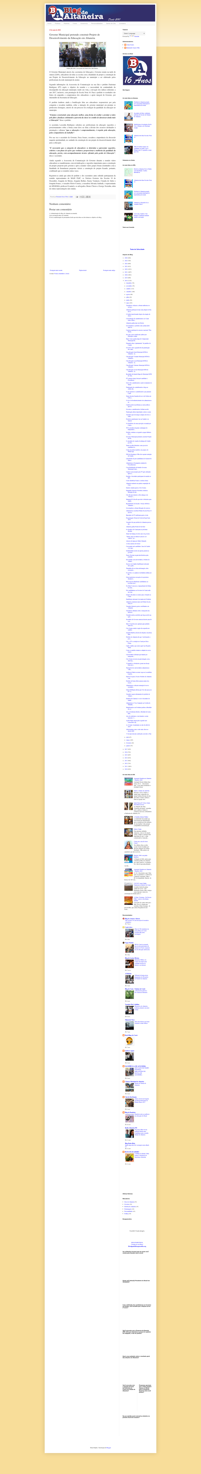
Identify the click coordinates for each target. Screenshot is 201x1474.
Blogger (108, 1448)
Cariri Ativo (128, 927)
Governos (84, 23)
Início (49, 23)
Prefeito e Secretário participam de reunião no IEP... (138, 477)
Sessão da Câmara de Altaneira (140, 1084)
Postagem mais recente (56, 270)
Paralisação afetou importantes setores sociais (138, 412)
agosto (128, 294)
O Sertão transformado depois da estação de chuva (138, 315)
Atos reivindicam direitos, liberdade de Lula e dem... (138, 712)
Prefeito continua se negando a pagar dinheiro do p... (138, 433)
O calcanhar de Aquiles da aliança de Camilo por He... (138, 442)
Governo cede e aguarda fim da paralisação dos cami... (138, 348)
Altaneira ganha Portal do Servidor (135, 527)
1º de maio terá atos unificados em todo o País (138, 734)
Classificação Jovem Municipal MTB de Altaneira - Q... (137, 370)
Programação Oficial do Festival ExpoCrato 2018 (138, 518)
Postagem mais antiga (109, 270)
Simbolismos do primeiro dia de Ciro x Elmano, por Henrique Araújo (142, 126)
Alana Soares (130, 45)
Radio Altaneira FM (131, 1128)
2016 (126, 752)
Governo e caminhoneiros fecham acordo (137, 409)
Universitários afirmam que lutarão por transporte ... (136, 655)
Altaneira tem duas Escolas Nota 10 (143, 136)
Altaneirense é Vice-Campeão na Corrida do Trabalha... (138, 703)
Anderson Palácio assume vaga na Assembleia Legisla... (139, 673)
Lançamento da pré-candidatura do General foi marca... (138, 459)
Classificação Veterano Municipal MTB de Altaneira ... (137, 366)
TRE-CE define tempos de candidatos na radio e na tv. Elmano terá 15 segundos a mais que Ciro (143, 149)
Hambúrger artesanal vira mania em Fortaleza (138, 599)
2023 (126, 266)
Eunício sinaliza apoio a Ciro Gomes (136, 488)
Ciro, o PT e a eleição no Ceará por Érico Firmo (137, 642)
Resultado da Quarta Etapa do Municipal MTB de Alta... (139, 375)
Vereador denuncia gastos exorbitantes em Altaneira (137, 607)
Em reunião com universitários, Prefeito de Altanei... (137, 560)
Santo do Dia (111, 23)
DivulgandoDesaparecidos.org (137, 1246)
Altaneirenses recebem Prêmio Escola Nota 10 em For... (138, 511)
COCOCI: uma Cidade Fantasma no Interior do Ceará (142, 884)
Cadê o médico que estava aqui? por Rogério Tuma (138, 646)
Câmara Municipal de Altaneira (134, 1082)
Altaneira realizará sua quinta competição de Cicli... (138, 484)
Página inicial (82, 270)
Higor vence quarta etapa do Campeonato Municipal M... (137, 339)
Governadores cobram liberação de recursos (138, 508)
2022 (126, 269)
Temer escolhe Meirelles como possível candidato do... (137, 446)
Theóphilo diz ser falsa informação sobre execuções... (137, 569)
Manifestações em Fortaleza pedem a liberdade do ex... (139, 708)
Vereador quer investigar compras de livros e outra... (138, 415)
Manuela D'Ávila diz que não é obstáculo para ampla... (138, 500)
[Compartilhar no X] (85, 197)
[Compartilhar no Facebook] (87, 197)
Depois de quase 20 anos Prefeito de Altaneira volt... (138, 677)
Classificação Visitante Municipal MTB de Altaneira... (137, 357)
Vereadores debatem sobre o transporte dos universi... (138, 611)
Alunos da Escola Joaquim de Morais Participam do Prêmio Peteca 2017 (142, 1100)
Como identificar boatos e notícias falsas (137, 480)
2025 (126, 260)
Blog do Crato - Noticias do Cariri (135, 989)
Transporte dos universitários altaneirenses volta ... (137, 668)
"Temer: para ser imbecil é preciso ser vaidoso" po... (136, 537)
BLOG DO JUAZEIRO (132, 1152)
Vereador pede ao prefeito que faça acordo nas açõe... (138, 615)
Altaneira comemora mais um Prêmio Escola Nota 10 (138, 602)
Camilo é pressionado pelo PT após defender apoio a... (138, 472)
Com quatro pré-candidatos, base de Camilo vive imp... (138, 547)
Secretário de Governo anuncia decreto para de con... (139, 620)
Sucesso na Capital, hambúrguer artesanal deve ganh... (137, 564)
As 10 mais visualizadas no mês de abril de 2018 (138, 725)
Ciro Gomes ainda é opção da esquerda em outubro (137, 629)
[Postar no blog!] (83, 197)
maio (127, 303)
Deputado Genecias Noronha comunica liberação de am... (137, 491)
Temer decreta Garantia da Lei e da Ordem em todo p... (138, 397)
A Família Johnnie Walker (141, 817)
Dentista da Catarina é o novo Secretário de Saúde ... (138, 699)
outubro (128, 289)
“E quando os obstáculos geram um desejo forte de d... (137, 664)
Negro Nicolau (129, 943)
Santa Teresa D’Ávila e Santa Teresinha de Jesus (142, 803)
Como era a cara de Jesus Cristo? (141, 842)
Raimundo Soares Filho (133, 48)
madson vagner (129, 1051)
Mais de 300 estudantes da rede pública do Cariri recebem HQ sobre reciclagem (142, 931)
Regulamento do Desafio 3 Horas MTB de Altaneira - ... (137, 504)
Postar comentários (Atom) (61, 273)
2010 (126, 769)
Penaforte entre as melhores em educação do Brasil (142, 1115)
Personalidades (97, 23)
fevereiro (129, 743)
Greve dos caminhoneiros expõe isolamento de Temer (139, 383)
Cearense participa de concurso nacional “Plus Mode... (138, 331)
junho (128, 300)
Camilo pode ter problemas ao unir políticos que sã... (138, 405)
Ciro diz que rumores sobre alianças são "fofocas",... (137, 495)
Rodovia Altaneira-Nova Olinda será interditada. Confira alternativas (142, 170)
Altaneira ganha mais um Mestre (135, 323)
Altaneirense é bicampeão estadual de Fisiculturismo (136, 463)
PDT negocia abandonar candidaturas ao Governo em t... (137, 582)
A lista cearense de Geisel (133, 544)
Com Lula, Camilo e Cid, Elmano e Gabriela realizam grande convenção (141, 215)
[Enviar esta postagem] (76, 196)
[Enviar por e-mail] (81, 197)
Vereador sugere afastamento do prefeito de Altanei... (138, 695)
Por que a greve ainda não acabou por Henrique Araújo (136, 335)
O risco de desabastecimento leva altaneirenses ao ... (139, 401)
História (66, 23)
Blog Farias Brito (130, 1143)
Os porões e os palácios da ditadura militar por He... (139, 573)
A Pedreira (128, 974)
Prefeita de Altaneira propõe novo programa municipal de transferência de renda (142, 103)
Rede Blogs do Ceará (131, 1035)
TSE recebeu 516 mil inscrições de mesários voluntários (137, 921)
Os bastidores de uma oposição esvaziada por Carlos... (138, 424)
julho (127, 297)
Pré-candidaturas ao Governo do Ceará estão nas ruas (138, 591)
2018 (126, 280)
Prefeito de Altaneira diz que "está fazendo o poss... (138, 637)
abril (127, 737)
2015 (126, 755)
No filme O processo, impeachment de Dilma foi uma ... (138, 586)
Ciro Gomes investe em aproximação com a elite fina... (138, 659)
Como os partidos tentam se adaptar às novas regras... (138, 651)
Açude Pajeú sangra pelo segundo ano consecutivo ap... (136, 721)
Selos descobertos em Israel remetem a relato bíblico (142, 1022)
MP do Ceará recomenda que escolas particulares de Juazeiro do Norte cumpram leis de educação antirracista (142, 947)
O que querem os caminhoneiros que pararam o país (138, 392)
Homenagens (128, 1209)
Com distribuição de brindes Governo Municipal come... (136, 468)
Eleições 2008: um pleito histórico (140, 856)
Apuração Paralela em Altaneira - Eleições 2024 (142, 870)
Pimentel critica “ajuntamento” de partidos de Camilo (138, 344)
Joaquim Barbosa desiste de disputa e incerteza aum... (139, 633)
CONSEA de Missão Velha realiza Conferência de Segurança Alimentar (142, 1155)
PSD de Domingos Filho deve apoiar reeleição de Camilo (139, 455)
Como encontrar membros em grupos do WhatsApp (137, 450)
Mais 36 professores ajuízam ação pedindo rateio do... (137, 624)
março (128, 740)
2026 (126, 258)
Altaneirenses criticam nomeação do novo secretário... (137, 686)
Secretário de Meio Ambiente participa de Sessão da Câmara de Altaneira (142, 114)
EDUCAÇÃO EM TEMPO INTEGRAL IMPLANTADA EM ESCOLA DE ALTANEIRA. (142, 1071)
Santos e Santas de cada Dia (141, 791)
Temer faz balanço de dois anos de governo (138, 534)
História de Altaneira (130, 1206)
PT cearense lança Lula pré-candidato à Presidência (136, 379)
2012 (126, 763)
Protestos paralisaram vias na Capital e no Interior (137, 420)
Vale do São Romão (131, 1097)
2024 (126, 263)
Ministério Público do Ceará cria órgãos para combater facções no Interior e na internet (141, 962)
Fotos (75, 23)
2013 (126, 760)
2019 (126, 278)
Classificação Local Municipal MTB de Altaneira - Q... (137, 361)
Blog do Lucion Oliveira (132, 958)
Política (57, 23)
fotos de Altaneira (129, 1202)
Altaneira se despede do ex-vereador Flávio (141, 203)
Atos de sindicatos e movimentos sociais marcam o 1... (137, 717)
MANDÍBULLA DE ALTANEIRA (135, 1066)
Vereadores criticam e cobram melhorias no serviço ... (138, 306)
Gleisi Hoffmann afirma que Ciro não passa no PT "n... (139, 690)
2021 (126, 272)
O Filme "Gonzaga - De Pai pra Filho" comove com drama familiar (142, 899)
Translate (136, 36)
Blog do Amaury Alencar (132, 919)
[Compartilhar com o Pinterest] (89, 197)
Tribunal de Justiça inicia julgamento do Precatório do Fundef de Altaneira (141, 977)
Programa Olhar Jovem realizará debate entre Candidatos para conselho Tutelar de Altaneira (142, 1132)
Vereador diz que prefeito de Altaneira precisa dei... (138, 523)
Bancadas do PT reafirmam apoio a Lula (137, 515)
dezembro (129, 283)
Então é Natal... (138, 829)
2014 (126, 758)
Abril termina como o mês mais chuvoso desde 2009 (137, 730)
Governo (126, 1204)
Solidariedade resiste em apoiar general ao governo (137, 551)
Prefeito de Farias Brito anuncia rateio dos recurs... (137, 681)
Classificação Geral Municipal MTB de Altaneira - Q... (137, 353)
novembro (129, 286)
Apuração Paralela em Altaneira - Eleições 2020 (142, 779)
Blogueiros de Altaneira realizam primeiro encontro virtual (142, 1007)
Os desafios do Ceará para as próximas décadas (136, 530)
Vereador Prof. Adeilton (132, 1004)
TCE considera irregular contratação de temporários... (136, 428)
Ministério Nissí (129, 1020)
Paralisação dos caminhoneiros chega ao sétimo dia (137, 388)
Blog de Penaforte (130, 1112)
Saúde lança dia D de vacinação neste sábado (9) (137, 1146)
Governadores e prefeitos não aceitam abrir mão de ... (138, 326)
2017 (126, 749)
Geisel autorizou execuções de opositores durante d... (137, 578)
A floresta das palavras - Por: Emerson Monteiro (141, 991)
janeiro (128, 746)
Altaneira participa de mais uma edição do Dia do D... (138, 310)
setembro (129, 291)
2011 (126, 766)
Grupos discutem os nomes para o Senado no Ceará (138, 595)
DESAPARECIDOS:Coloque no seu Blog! (137, 1243)
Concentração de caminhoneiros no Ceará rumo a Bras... (137, 319)
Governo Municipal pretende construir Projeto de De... (138, 437)
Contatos (122, 23)
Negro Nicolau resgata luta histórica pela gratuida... (137, 556)
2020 (126, 275)
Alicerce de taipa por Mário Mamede (136, 541)
